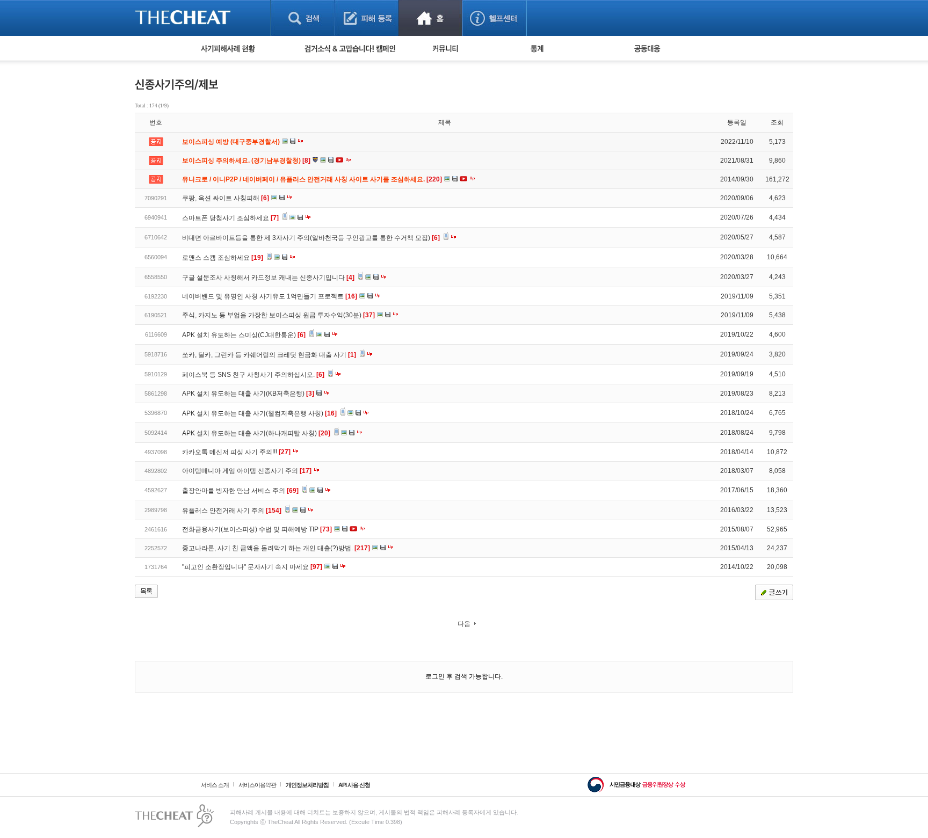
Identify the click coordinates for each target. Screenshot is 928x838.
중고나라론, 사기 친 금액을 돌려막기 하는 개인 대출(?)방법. (276, 548)
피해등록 (366, 18)
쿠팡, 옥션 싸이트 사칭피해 (225, 198)
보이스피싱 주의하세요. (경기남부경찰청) (247, 160)
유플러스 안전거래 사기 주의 (231, 510)
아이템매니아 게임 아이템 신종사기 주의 (246, 471)
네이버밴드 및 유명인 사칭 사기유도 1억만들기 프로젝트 (269, 296)
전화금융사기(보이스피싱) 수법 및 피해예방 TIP (257, 529)
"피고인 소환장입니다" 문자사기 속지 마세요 (252, 567)
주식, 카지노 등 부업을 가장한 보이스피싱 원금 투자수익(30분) (278, 315)
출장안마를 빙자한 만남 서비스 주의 (240, 490)
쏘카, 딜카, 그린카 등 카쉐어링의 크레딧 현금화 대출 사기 (269, 355)
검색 (303, 18)
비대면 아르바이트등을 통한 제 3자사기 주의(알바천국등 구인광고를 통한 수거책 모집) (311, 238)
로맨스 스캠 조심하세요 (222, 257)
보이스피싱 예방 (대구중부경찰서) (231, 141)
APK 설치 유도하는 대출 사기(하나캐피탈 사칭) (256, 433)
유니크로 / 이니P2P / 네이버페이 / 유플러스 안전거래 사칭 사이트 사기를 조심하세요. (313, 179)
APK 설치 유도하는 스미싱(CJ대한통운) (244, 335)
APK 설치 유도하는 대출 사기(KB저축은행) (248, 393)
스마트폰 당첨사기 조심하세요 (230, 218)
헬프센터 (494, 18)
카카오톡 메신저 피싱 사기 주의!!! (236, 452)
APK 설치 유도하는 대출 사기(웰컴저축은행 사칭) (259, 413)
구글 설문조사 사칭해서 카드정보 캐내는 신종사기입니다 (268, 277)
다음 (464, 624)
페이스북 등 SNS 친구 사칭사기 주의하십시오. (253, 374)
